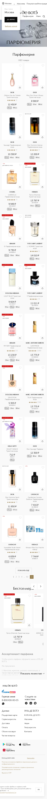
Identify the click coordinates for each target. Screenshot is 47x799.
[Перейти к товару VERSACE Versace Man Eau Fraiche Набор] (34, 539)
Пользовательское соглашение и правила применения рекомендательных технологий (18, 768)
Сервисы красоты (9, 719)
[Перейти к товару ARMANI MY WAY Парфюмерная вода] (12, 338)
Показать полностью (31, 674)
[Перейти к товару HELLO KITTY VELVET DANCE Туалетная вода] (12, 439)
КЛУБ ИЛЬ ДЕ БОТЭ (32, 715)
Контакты (28, 732)
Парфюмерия (28, 16)
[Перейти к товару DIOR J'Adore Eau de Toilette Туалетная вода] (12, 86)
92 (27, 577)
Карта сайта (30, 758)
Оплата (5, 727)
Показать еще (23, 570)
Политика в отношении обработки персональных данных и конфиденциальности (19, 763)
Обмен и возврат (9, 732)
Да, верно (11, 19)
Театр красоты (30, 727)
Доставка (6, 723)
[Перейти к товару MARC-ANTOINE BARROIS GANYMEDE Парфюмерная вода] (34, 338)
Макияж (39, 16)
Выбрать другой (11, 26)
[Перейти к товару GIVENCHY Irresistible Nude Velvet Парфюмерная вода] (12, 539)
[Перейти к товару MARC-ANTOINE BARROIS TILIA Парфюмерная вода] (34, 389)
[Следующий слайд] (40, 586)
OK (39, 789)
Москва (8, 4)
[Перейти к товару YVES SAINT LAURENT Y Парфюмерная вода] (34, 287)
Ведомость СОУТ (6, 773)
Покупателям (32, 4)
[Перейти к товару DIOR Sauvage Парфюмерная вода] (12, 136)
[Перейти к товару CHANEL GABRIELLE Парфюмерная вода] (12, 187)
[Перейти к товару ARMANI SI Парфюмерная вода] (12, 237)
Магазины (21, 4)
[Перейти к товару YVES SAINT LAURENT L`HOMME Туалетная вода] (34, 237)
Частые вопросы (8, 736)
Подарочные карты (9, 715)
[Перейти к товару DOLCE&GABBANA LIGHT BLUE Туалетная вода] (12, 287)
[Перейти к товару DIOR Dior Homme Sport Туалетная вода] (12, 488)
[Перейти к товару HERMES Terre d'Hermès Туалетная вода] (34, 187)
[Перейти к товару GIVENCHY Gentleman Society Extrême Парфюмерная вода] (34, 488)
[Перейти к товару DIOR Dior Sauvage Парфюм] (34, 439)
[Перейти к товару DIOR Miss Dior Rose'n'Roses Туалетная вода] (34, 86)
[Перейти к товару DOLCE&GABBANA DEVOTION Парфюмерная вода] (12, 389)
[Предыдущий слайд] (34, 586)
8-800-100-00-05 (10, 700)
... (24, 577)
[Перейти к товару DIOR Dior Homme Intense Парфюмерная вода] (34, 136)
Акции (26, 723)
